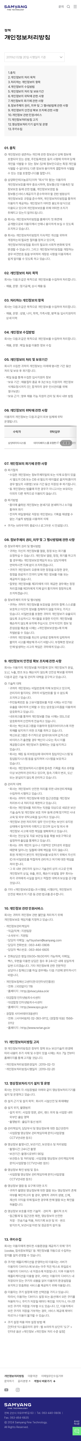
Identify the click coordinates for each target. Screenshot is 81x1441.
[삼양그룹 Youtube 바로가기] (6, 1390)
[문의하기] (77, 1431)
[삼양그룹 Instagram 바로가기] (18, 1390)
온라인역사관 (76, 1422)
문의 (61, 6)
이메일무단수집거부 (52, 1376)
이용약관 (32, 1376)
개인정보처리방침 (14, 1376)
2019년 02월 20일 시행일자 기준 (26, 57)
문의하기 (9, 1381)
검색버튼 (68, 6)
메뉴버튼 (75, 6)
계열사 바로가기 (43, 1381)
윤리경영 (23, 1381)
